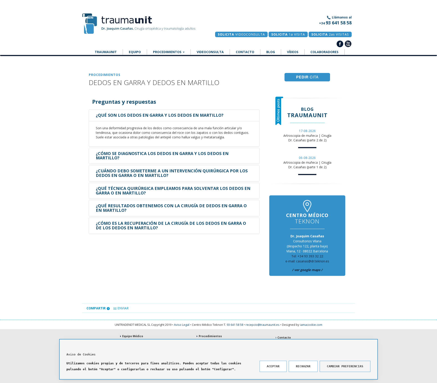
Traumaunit (106, 52)
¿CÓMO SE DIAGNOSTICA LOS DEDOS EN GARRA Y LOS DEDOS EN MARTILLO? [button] (162, 156)
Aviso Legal (181, 325)
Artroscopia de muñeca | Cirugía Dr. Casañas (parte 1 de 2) (307, 162)
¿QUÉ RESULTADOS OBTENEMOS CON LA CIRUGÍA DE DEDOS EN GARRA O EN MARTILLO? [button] (171, 208)
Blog (270, 52)
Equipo (135, 52)
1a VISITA (288, 34)
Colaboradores (324, 52)
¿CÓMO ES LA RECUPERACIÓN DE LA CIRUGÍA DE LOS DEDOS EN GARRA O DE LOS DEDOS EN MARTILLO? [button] (171, 225)
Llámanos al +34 (335, 20)
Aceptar (273, 366)
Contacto (245, 52)
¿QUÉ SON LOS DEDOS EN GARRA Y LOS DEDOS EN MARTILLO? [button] (160, 115)
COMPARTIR (96, 308)
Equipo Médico (132, 336)
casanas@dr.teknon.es (312, 261)
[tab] (174, 115)
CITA (307, 77)
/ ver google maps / (307, 270)
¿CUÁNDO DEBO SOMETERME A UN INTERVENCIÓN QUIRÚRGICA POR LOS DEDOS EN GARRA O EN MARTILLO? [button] (172, 173)
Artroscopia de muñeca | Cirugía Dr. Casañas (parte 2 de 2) (307, 135)
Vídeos (292, 52)
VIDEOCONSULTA (241, 34)
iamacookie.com (311, 325)
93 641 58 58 (235, 325)
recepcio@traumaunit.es (262, 325)
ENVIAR (123, 308)
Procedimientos (167, 52)
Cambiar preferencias (345, 366)
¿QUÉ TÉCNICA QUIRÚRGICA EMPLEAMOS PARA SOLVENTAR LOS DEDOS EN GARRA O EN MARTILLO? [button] (173, 191)
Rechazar (303, 366)
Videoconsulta (210, 52)
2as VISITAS (330, 34)
